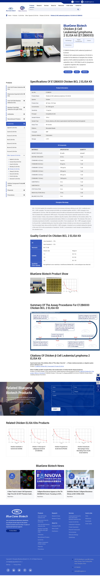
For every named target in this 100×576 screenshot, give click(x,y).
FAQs (86, 516)
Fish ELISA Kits (14, 176)
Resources (61, 5)
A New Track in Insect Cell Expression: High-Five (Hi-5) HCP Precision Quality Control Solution (20, 493)
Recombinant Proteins (14, 119)
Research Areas (56, 516)
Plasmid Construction (74, 529)
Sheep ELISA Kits (14, 171)
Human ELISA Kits (12, 135)
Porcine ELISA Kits (12, 151)
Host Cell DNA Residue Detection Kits (14, 101)
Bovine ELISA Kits (11, 147)
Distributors (55, 531)
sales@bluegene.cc (89, 2)
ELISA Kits (21, 15)
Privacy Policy (17, 564)
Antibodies (11, 114)
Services (46, 5)
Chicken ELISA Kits (44, 15)
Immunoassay (72, 532)
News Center (55, 528)
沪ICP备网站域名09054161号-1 (14, 562)
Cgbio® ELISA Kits (12, 127)
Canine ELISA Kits (11, 131)
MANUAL (85, 72)
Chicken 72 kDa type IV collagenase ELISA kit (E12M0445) (38, 448)
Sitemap (8, 564)
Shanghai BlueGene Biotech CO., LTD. (22, 559)
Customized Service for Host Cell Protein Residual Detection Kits (75, 517)
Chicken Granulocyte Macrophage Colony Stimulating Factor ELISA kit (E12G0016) (83, 449)
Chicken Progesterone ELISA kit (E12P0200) (61, 447)
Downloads (88, 521)
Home (9, 15)
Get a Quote (68, 72)
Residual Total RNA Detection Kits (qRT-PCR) (15, 108)
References (88, 518)
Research (39, 5)
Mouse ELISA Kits (11, 143)
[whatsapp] (98, 382)
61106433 (77, 2)
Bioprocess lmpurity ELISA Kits (15, 95)
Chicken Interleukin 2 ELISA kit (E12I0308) (16, 447)
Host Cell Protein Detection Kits (15, 88)
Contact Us (78, 5)
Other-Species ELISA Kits (31, 15)
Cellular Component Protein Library (15, 184)
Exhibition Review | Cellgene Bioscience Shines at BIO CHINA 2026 (79, 493)
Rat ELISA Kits (11, 139)
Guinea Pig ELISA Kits (15, 162)
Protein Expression (73, 527)
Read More (10, 496)
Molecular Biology (73, 534)
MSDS (76, 72)
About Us (53, 5)
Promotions (11, 195)
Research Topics (56, 518)
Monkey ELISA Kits (15, 166)
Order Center (69, 5)
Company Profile (56, 526)
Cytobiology (72, 537)
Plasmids (10, 190)
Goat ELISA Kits (14, 164)
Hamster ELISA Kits (15, 178)
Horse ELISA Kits (14, 174)
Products (32, 5)
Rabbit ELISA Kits (14, 159)
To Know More (13, 530)
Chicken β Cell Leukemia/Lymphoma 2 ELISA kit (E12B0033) (66, 15)
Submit (55, 409)
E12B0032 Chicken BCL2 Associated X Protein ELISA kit (49, 366)
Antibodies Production (74, 524)
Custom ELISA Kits (73, 522)
